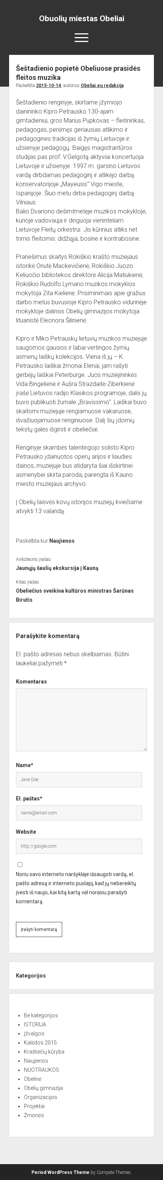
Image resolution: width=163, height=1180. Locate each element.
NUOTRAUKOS (41, 1070)
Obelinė (32, 1079)
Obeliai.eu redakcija (102, 85)
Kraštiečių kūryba (44, 1052)
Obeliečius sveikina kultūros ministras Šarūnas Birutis (75, 595)
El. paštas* (29, 798)
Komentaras (31, 682)
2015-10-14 (48, 85)
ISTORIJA (35, 1024)
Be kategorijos (41, 1015)
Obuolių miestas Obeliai (81, 18)
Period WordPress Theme (60, 1172)
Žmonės (34, 1115)
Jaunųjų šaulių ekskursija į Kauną (57, 568)
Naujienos (62, 541)
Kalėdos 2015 (40, 1043)
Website (26, 832)
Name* (24, 765)
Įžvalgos (34, 1034)
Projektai (34, 1106)
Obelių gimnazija (43, 1088)
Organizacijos (40, 1097)
